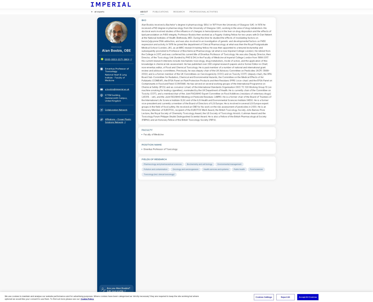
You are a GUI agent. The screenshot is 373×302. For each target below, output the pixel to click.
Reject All (285, 297)
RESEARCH (179, 11)
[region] (186, 297)
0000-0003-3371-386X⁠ (117, 59)
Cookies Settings (264, 297)
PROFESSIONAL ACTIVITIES (204, 11)
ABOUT (144, 11)
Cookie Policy (87, 299)
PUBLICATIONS (161, 11)
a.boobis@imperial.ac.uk (117, 89)
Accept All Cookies (308, 297)
